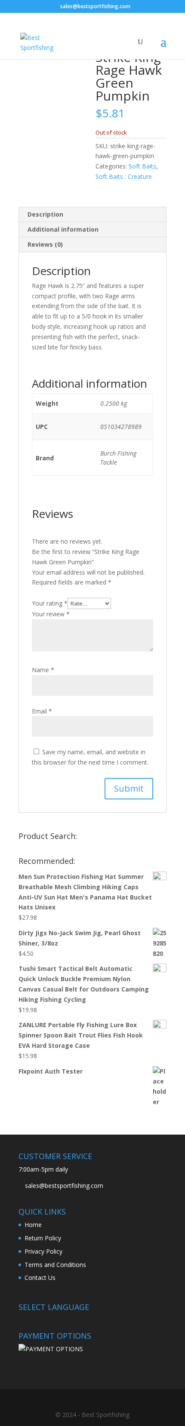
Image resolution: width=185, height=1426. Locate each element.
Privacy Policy (43, 1251)
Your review (51, 614)
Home (33, 1225)
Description (45, 214)
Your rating (50, 603)
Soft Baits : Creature (124, 176)
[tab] (92, 214)
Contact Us (40, 1277)
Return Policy (43, 1238)
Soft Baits (142, 166)
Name (43, 670)
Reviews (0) (45, 244)
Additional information (63, 229)
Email (42, 711)
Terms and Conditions (55, 1265)
